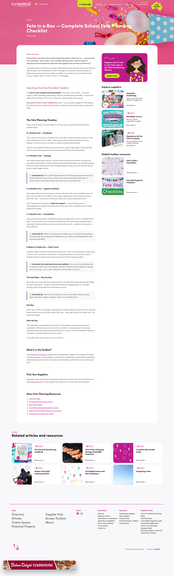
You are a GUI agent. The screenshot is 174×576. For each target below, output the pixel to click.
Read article (38, 460)
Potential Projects (115, 4)
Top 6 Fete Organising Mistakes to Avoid (44, 408)
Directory (18, 514)
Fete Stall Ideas (34, 399)
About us (101, 513)
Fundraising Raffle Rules (149, 523)
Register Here (112, 76)
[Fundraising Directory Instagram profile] (81, 513)
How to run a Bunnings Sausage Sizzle (149, 527)
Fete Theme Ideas (35, 405)
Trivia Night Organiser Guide (151, 521)
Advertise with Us (104, 516)
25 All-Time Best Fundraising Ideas (151, 514)
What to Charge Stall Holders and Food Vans (45, 411)
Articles (16, 518)
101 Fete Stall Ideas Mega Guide (40, 402)
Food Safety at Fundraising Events (41, 414)
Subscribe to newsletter (106, 521)
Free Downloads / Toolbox (128, 521)
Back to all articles (33, 54)
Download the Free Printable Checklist (48, 87)
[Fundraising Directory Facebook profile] (77, 513)
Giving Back (129, 4)
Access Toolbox (142, 4)
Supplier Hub (54, 514)
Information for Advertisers (107, 518)
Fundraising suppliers (127, 513)
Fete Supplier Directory (35, 382)
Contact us (102, 528)
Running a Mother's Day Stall (151, 530)
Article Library (124, 518)
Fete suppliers (124, 516)
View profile (130, 105)
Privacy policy (103, 526)
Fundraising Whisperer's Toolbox (41, 354)
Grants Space (101, 4)
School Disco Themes (148, 533)
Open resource (131, 172)
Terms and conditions (105, 523)
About (50, 522)
